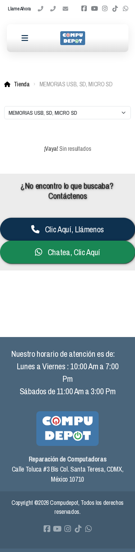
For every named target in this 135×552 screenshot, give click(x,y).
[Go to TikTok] (115, 8)
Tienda (22, 84)
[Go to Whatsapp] (125, 8)
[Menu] (25, 38)
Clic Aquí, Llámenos (74, 229)
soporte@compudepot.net (65, 8)
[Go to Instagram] (105, 8)
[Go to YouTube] (94, 8)
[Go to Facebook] (84, 8)
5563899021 (40, 8)
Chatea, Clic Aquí (74, 252)
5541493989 (53, 8)
